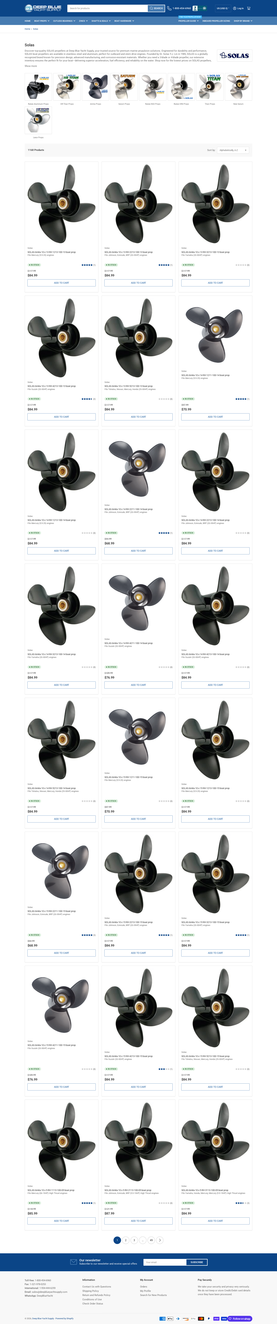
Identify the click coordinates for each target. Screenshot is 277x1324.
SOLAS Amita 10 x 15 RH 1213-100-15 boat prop (205, 788)
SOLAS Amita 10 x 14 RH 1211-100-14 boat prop (205, 375)
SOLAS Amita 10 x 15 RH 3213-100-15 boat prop (205, 922)
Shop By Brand (242, 21)
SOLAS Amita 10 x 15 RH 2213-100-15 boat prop (129, 922)
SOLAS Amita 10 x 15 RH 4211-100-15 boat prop (52, 1045)
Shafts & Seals (100, 21)
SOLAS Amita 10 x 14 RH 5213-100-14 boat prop (52, 788)
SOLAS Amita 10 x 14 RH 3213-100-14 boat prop (52, 654)
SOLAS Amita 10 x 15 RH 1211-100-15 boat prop (129, 777)
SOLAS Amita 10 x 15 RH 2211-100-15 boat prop (52, 911)
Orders (143, 1286)
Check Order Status (92, 1303)
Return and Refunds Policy (96, 1295)
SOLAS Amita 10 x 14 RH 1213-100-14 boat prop (52, 520)
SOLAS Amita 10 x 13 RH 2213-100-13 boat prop (129, 252)
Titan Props (210, 104)
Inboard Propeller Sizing (216, 21)
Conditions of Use (92, 1299)
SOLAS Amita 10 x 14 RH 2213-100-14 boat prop (205, 520)
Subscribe (197, 1262)
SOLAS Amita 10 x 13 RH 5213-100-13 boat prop (129, 386)
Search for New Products (153, 1295)
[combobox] (116, 8)
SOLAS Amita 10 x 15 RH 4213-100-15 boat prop (129, 1056)
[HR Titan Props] (67, 87)
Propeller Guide (188, 19)
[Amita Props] (96, 87)
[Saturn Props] (124, 87)
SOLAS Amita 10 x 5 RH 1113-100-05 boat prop (51, 1190)
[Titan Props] (210, 87)
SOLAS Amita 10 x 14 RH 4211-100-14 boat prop (129, 643)
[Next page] (159, 1240)
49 (151, 1240)
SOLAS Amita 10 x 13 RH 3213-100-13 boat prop (205, 252)
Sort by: (211, 150)
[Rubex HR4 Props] (181, 87)
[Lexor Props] (38, 120)
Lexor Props (38, 137)
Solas (35, 29)
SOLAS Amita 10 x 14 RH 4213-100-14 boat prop (205, 654)
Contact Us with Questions (96, 1286)
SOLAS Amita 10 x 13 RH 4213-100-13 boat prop (52, 386)
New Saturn (238, 104)
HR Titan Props (67, 104)
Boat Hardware (122, 21)
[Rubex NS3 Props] (153, 87)
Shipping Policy (90, 1291)
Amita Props (95, 104)
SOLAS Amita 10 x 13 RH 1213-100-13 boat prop (52, 252)
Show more (31, 66)
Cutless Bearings (62, 21)
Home (27, 21)
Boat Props (40, 21)
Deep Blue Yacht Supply (43, 1318)
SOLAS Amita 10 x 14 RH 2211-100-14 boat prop (129, 509)
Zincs (82, 21)
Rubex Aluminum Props (38, 104)
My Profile (145, 1291)
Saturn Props (124, 104)
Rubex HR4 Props (181, 104)
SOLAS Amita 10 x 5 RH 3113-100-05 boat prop (204, 1190)
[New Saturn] (239, 87)
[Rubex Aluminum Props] (38, 87)
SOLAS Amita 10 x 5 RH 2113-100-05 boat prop (128, 1190)
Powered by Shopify (64, 1318)
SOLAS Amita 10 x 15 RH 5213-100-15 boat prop (205, 1056)
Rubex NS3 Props (152, 104)
